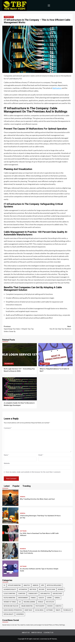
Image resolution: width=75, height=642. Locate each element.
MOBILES (40, 601)
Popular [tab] (16, 486)
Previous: (19, 329)
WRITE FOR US (36, 632)
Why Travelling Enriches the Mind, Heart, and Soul (37, 499)
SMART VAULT (28, 610)
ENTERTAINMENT (23, 597)
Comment (8, 428)
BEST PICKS (33, 589)
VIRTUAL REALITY (8, 614)
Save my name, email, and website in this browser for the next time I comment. (33, 472)
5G (4, 585)
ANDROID (35, 585)
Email (40, 455)
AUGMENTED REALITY (10, 589)
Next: (60, 328)
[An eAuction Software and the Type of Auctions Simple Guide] (10, 568)
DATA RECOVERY (57, 593)
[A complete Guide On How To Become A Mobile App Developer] (19, 388)
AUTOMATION (23, 589)
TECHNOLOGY (9, 17)
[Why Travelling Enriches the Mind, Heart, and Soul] (10, 497)
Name (6, 455)
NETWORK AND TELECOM (11, 606)
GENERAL (22, 496)
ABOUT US (25, 632)
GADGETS (41, 597)
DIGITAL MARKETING (9, 597)
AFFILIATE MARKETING (14, 585)
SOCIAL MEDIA (39, 610)
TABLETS (58, 610)
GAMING (49, 597)
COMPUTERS (21, 593)
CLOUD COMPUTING (9, 593)
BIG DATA (41, 589)
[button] (48, 5)
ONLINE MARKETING (27, 606)
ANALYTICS (27, 585)
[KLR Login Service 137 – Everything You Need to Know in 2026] (19, 354)
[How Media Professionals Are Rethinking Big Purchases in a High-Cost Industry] (10, 551)
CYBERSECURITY (33, 593)
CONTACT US (48, 632)
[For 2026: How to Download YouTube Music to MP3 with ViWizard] (10, 533)
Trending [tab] (26, 486)
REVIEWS (50, 606)
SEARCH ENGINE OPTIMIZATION (13, 610)
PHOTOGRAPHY (40, 606)
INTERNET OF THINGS (10, 601)
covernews (43, 639)
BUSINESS (23, 548)
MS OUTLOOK (50, 601)
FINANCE (33, 597)
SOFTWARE (23, 531)
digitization (57, 88)
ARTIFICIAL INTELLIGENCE (54, 585)
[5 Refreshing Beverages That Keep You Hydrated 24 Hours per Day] (10, 515)
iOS (20, 601)
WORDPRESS (20, 614)
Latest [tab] (6, 486)
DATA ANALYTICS (45, 593)
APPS (42, 585)
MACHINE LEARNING (29, 601)
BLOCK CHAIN (51, 589)
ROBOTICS (58, 606)
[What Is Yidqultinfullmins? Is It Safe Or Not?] (55, 354)
